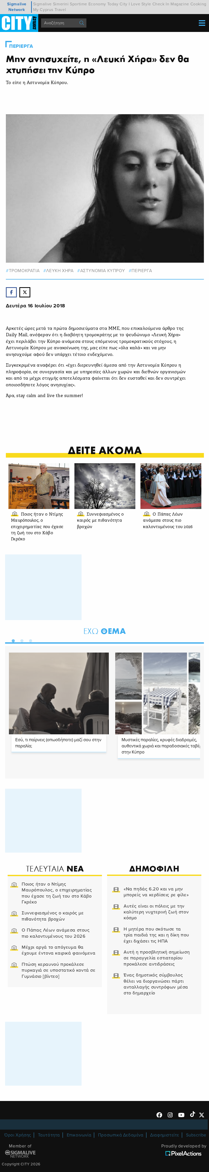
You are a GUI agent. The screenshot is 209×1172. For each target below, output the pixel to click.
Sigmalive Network (17, 7)
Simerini (61, 4)
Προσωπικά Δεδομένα (120, 1135)
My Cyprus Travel (49, 9)
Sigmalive (42, 4)
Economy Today (103, 4)
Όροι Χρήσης (17, 1135)
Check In (160, 4)
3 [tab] (29, 639)
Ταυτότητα (49, 1135)
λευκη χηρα (59, 270)
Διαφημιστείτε (164, 1135)
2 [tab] (20, 639)
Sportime (78, 4)
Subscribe (196, 1135)
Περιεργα (21, 46)
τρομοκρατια (24, 270)
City (123, 4)
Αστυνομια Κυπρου (102, 270)
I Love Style (140, 4)
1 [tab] (12, 639)
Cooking (198, 4)
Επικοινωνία (79, 1135)
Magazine (180, 4)
